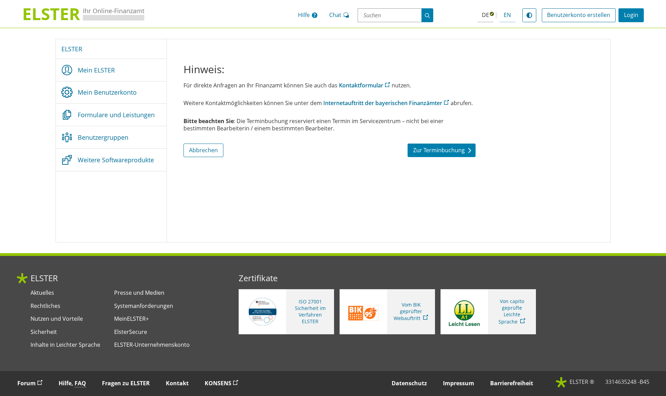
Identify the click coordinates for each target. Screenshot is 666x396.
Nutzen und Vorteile (57, 318)
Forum (33, 383)
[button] (308, 15)
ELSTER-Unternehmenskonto (152, 344)
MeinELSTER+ (131, 318)
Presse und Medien (139, 292)
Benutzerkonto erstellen (578, 15)
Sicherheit (44, 332)
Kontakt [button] (177, 383)
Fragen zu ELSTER (126, 383)
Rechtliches (45, 306)
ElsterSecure (130, 332)
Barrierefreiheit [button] (511, 383)
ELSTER (71, 49)
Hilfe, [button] (72, 383)
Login (631, 15)
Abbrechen (203, 150)
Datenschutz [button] (409, 383)
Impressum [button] (458, 383)
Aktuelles (42, 292)
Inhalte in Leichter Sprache (65, 344)
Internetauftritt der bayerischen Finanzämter (382, 103)
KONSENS (224, 383)
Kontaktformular (361, 85)
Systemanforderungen (143, 306)
